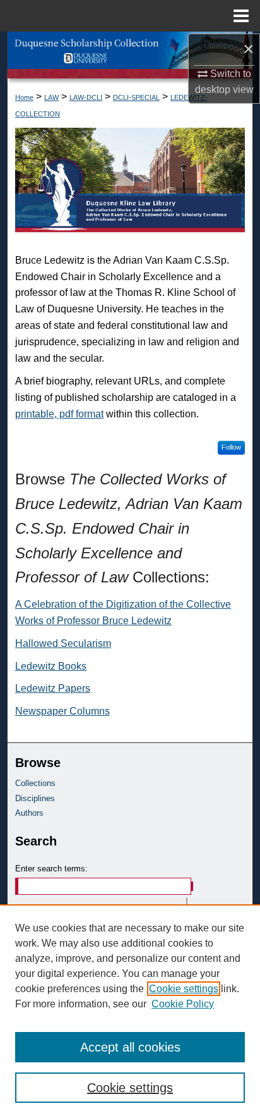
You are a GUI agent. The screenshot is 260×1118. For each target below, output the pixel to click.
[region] (130, 1011)
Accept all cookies (130, 1047)
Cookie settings (183, 988)
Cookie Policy (182, 1003)
